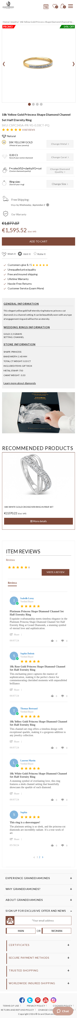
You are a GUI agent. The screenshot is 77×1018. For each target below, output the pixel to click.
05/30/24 (14, 845)
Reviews (10, 560)
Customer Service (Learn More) (26, 288)
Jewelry (14, 21)
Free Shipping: (20, 199)
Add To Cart (38, 241)
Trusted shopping (23, 970)
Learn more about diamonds (20, 383)
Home (6, 21)
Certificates (19, 944)
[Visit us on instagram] (53, 1000)
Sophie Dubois (27, 653)
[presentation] (4, 62)
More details (39, 524)
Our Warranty (18, 214)
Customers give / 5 (20, 264)
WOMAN (56, 930)
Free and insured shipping (23, 274)
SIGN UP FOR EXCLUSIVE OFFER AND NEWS (36, 910)
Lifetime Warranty (18, 279)
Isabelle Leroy (27, 598)
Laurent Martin (28, 760)
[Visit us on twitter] (30, 1000)
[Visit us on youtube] (46, 1000)
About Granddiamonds (24, 899)
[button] (29, 104)
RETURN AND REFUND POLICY (17, 1009)
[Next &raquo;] (42, 857)
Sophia (23, 812)
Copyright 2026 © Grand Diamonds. (37, 1014)
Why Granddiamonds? (23, 889)
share (16, 634)
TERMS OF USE (11, 1005)
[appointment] (45, 5)
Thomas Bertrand (29, 708)
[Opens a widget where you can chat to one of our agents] (63, 1011)
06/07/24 (14, 640)
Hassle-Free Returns (20, 283)
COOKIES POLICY (62, 1005)
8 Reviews (28, 129)
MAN (21, 930)
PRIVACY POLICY (36, 1005)
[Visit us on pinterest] (38, 1000)
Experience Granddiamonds (28, 878)
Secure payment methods (29, 957)
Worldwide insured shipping (32, 983)
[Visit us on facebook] (22, 1000)
